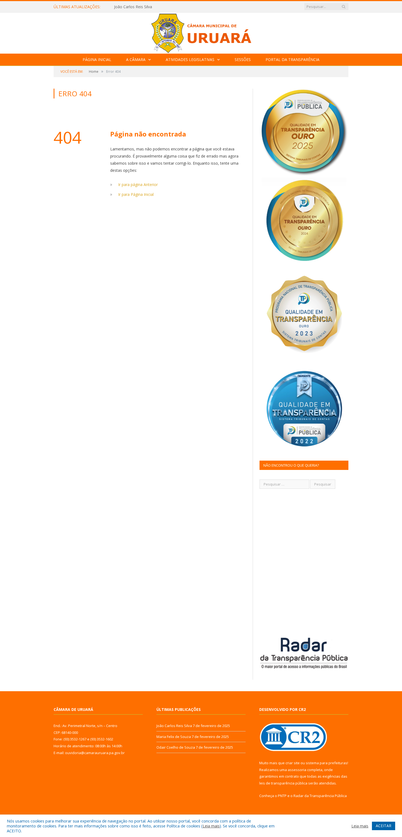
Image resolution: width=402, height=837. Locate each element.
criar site (293, 762)
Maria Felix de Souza (132, 6)
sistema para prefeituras (326, 762)
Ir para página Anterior (138, 184)
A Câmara (135, 59)
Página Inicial (97, 59)
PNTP (282, 795)
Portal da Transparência (292, 59)
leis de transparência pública (283, 783)
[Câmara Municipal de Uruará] (201, 32)
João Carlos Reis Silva (174, 725)
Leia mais (211, 825)
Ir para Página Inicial (136, 194)
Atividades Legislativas (190, 59)
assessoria (297, 769)
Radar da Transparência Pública (320, 795)
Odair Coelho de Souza (175, 747)
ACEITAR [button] (383, 825)
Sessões (243, 59)
